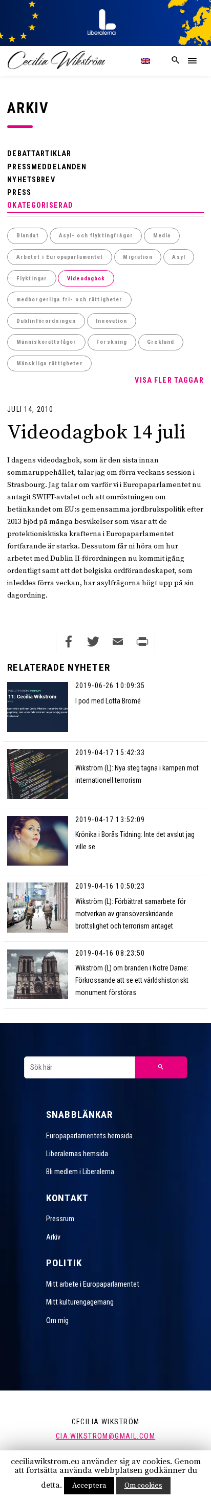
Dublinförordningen (46, 321)
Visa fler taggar (169, 380)
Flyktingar (31, 278)
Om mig (57, 1320)
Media (162, 235)
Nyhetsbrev (31, 179)
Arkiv (53, 1237)
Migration (137, 257)
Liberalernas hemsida (77, 1154)
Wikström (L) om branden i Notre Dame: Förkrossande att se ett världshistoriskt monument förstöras (131, 980)
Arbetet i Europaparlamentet (59, 257)
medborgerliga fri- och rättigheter (69, 299)
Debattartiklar (39, 153)
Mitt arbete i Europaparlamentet (92, 1284)
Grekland (160, 342)
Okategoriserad (40, 205)
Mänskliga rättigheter (49, 363)
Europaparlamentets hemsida (89, 1136)
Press (19, 192)
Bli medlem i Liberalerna (80, 1171)
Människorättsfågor (46, 342)
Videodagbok (86, 278)
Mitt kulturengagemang (80, 1302)
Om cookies (143, 1485)
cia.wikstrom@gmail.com (105, 1436)
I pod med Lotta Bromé (108, 701)
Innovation (111, 321)
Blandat (27, 235)
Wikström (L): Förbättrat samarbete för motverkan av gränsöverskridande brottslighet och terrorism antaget (130, 913)
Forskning (111, 342)
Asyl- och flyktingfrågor (96, 235)
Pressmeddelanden (47, 167)
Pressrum (60, 1219)
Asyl (178, 257)
